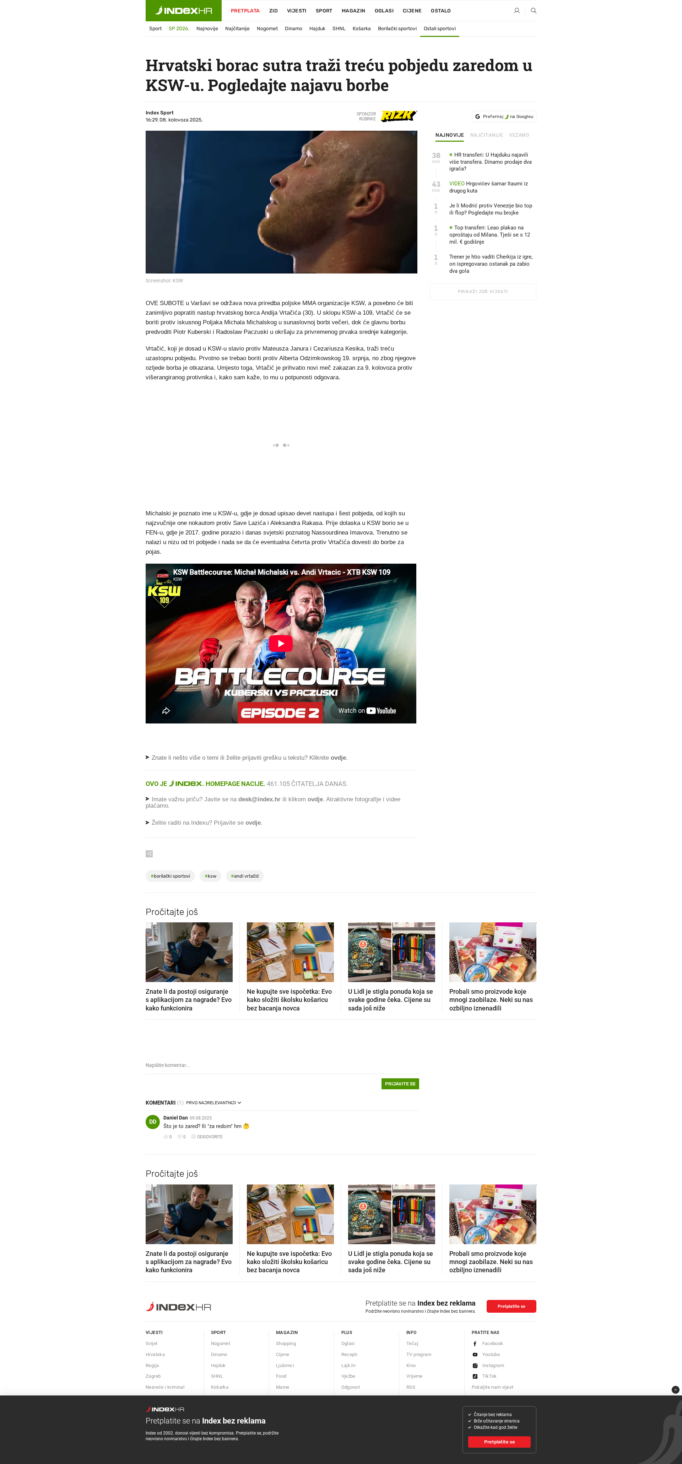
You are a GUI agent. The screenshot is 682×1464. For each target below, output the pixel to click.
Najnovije (207, 29)
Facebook (492, 1343)
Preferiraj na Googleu (508, 116)
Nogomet (267, 29)
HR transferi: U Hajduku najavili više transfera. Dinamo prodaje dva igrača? (490, 162)
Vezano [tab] (519, 135)
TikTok (489, 1376)
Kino (411, 1365)
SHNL (339, 29)
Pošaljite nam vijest (493, 1387)
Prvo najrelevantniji (211, 1102)
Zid (273, 11)
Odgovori (350, 1387)
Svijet (151, 1343)
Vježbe (348, 1376)
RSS (410, 1387)
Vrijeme (414, 1376)
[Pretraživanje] (531, 11)
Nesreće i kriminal (165, 1387)
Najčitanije (237, 29)
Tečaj (412, 1343)
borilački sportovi (170, 876)
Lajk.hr (348, 1365)
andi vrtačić (245, 876)
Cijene (412, 11)
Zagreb (153, 1376)
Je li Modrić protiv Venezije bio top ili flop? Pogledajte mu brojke (490, 209)
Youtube (491, 1354)
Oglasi (384, 11)
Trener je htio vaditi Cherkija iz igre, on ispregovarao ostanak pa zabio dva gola (490, 264)
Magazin (287, 1332)
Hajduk (317, 29)
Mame (282, 1387)
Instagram (493, 1365)
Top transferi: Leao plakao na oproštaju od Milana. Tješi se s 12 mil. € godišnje (489, 234)
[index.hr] (184, 10)
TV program (418, 1354)
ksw (210, 876)
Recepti (349, 1354)
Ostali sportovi (440, 29)
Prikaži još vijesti (483, 291)
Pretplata (245, 11)
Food (281, 1376)
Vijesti (297, 11)
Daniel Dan (175, 1118)
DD (152, 1121)
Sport (324, 11)
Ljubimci (285, 1365)
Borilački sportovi (397, 29)
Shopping (286, 1343)
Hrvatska (155, 1354)
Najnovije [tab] (449, 135)
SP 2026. (179, 29)
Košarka (362, 29)
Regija (152, 1365)
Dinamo (293, 29)
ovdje (315, 799)
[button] (154, 950)
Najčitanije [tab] (486, 135)
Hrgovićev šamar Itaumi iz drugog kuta (488, 187)
